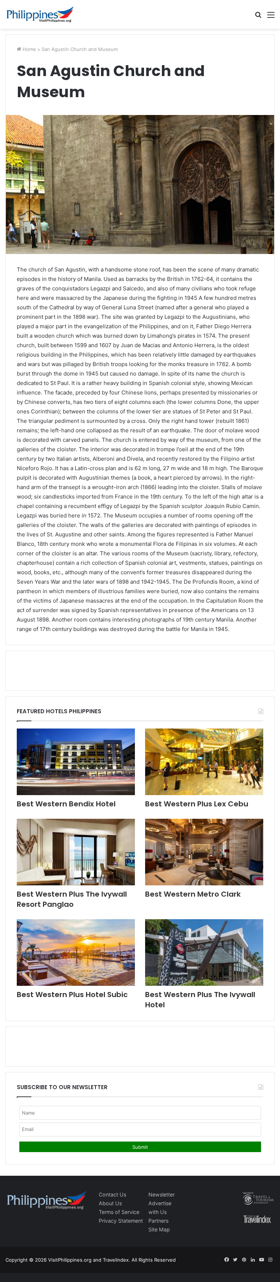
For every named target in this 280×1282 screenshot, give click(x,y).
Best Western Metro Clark (193, 894)
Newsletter (161, 1194)
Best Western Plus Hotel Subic (72, 994)
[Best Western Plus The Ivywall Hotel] (204, 952)
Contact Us (112, 1194)
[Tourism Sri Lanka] (40, 14)
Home (28, 49)
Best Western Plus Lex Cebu (196, 804)
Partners (158, 1221)
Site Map (159, 1229)
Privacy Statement (121, 1221)
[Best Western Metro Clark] (204, 852)
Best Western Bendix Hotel (66, 804)
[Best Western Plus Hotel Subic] (76, 952)
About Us (110, 1203)
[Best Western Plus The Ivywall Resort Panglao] (76, 852)
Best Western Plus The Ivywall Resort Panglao (72, 899)
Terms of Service (119, 1212)
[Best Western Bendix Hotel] (76, 762)
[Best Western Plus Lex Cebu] (204, 762)
